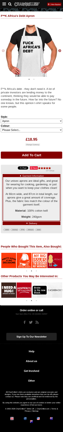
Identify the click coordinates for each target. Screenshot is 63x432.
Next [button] (59, 50)
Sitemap (35, 411)
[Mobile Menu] (3, 4)
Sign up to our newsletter (31, 336)
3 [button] (36, 271)
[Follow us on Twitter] (31, 322)
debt (7, 230)
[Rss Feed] (37, 322)
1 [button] (29, 79)
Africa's (30, 230)
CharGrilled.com (43, 409)
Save (35, 168)
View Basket (56, 4)
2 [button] (34, 79)
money (14, 230)
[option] (31, 51)
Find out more (36, 405)
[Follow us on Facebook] (24, 322)
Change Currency (32, 144)
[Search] (11, 4)
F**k (22, 230)
